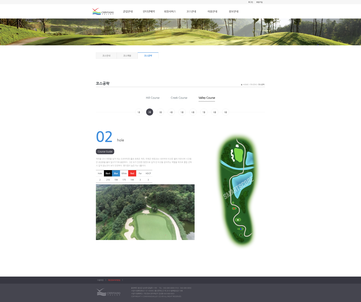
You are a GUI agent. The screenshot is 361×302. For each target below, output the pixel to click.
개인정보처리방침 (114, 280)
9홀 (225, 112)
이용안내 (212, 11)
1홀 (138, 112)
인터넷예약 (149, 11)
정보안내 (233, 11)
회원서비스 (170, 11)
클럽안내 (128, 11)
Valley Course (207, 97)
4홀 (171, 112)
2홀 (149, 112)
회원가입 (259, 2)
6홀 (192, 112)
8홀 (214, 112)
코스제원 (127, 55)
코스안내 (191, 11)
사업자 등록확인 (136, 294)
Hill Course (152, 97)
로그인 (250, 2)
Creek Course (179, 97)
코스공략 (148, 55)
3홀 (160, 112)
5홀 (182, 112)
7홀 (203, 112)
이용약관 (100, 280)
